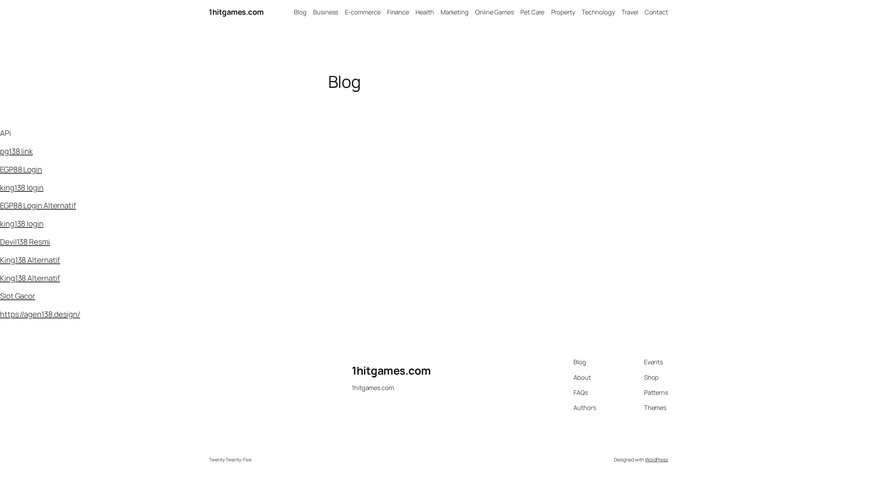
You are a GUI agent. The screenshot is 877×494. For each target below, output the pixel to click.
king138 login (22, 188)
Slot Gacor (17, 296)
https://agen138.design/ (40, 314)
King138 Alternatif (30, 260)
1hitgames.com (236, 12)
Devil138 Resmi (25, 242)
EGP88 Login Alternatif (38, 205)
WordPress (656, 459)
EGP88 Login (21, 169)
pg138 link (16, 151)
